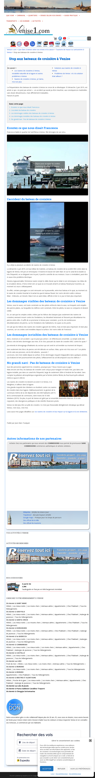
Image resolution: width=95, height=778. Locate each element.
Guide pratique (71, 15)
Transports (11, 21)
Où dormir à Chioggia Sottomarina (20, 691)
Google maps (28, 517)
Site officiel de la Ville (31, 520)
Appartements (60, 606)
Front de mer (11, 664)
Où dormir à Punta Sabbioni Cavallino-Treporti (25, 688)
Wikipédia (26, 512)
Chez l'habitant (72, 606)
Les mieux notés (19, 606)
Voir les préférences (80, 768)
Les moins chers (33, 606)
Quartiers (32, 15)
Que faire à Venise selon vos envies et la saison (36, 49)
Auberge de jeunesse (23, 683)
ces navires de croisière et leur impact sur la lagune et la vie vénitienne (61, 412)
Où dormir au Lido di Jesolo (17, 686)
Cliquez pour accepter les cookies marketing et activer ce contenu (47, 165)
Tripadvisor (27, 515)
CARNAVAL (21, 15)
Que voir (10, 15)
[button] (90, 740)
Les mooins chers (34, 622)
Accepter (46, 768)
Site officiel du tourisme (32, 523)
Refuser (61, 768)
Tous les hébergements (24, 617)
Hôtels (8, 606)
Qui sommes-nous (62, 774)
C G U (52, 774)
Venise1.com (11, 49)
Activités (36, 21)
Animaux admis (47, 606)
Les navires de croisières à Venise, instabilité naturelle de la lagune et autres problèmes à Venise (27, 73)
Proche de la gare (19, 680)
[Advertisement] (47, 490)
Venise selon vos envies (50, 15)
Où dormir (24, 21)
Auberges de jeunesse (23, 650)
